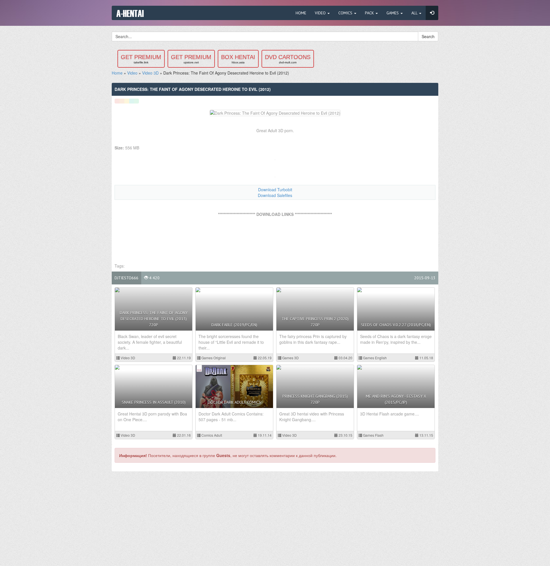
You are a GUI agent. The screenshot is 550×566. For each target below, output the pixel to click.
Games (393, 12)
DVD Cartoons (288, 59)
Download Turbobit (275, 189)
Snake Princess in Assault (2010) (154, 402)
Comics (345, 12)
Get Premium (141, 59)
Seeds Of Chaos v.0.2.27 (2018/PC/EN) (396, 324)
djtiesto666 (126, 277)
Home (301, 12)
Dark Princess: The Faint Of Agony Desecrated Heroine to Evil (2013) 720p (154, 318)
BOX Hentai (238, 59)
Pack (370, 12)
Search (428, 36)
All (415, 12)
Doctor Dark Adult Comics (234, 402)
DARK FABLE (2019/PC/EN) (234, 324)
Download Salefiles (275, 195)
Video (321, 12)
